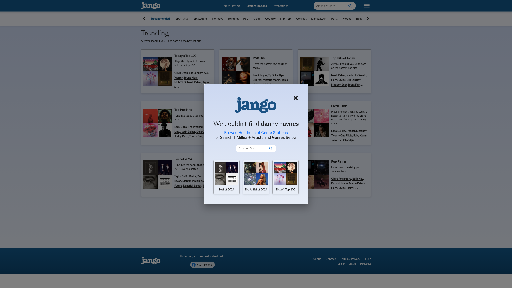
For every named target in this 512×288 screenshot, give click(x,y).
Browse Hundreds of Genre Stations (256, 132)
